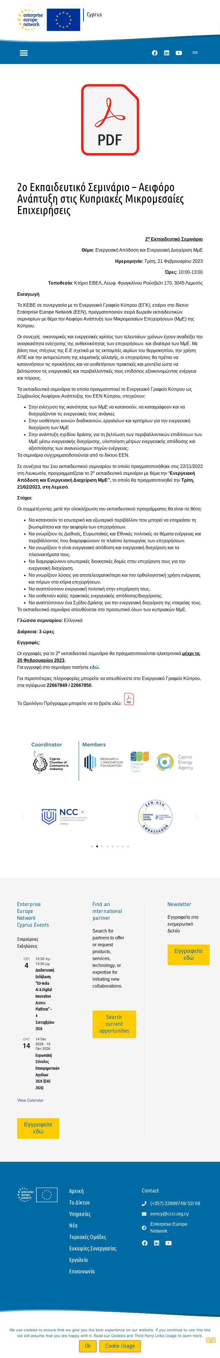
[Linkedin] (167, 53)
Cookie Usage (120, 1346)
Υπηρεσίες (80, 1214)
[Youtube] (179, 53)
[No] (211, 1340)
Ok (88, 1346)
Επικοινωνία (82, 1271)
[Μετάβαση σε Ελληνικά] (195, 52)
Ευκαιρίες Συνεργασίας (92, 1248)
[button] (23, 53)
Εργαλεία (78, 1259)
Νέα (73, 1225)
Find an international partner (107, 911)
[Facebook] (155, 53)
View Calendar (30, 1100)
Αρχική (76, 1191)
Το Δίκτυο (79, 1202)
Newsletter (179, 905)
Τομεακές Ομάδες (87, 1236)
